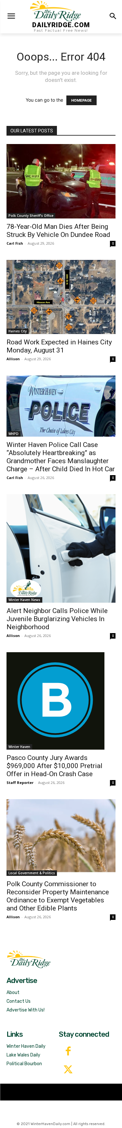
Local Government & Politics (31, 873)
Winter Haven (19, 746)
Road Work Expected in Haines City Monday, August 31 (59, 346)
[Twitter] (68, 1070)
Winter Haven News (24, 600)
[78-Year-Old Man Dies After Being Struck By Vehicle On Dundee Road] (61, 181)
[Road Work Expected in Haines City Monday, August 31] (61, 297)
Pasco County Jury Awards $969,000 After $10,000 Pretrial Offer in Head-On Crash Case (54, 766)
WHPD (13, 433)
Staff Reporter (20, 782)
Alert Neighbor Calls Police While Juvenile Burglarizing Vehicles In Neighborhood (57, 619)
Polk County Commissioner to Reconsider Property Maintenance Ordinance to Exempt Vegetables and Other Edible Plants (58, 896)
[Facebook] (68, 1052)
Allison (13, 358)
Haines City (17, 331)
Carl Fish (15, 243)
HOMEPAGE (81, 100)
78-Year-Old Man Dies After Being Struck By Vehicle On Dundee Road (58, 231)
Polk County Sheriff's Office (30, 215)
